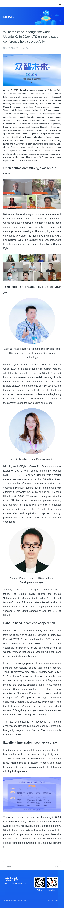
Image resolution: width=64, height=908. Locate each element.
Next (56, 866)
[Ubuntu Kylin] (9, 3)
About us (50, 900)
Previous (8, 866)
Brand (56, 900)
